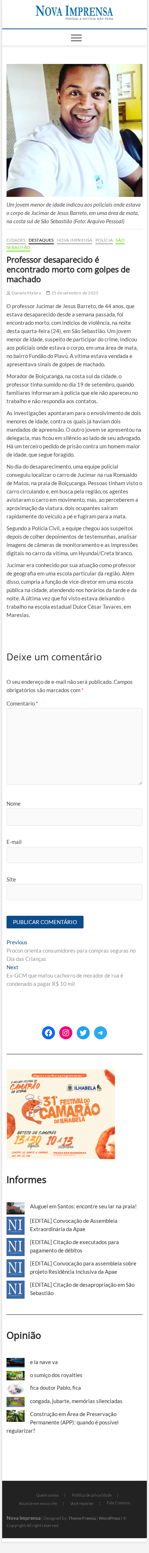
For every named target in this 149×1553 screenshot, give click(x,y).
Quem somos (47, 1495)
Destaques (41, 240)
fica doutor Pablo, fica (55, 1387)
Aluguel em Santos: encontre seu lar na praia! (83, 1206)
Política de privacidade (92, 1495)
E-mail (14, 841)
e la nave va (44, 1362)
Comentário (22, 703)
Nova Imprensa (75, 240)
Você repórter (82, 1503)
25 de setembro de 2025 (74, 292)
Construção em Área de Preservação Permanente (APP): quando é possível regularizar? (63, 1422)
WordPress (109, 1518)
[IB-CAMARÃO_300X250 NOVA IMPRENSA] (61, 1073)
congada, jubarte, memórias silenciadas (76, 1401)
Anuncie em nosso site (38, 1503)
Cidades (16, 240)
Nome (14, 803)
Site (11, 879)
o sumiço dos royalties (56, 1375)
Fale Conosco (118, 1502)
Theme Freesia (82, 1518)
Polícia (104, 240)
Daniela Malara (25, 292)
